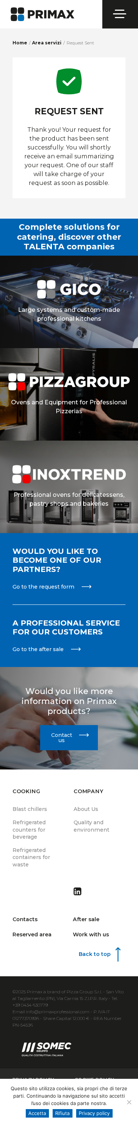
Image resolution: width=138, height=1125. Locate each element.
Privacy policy (94, 1113)
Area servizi (46, 43)
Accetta (37, 1113)
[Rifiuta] (128, 1102)
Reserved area (32, 934)
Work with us (91, 934)
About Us (86, 809)
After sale (86, 919)
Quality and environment (91, 826)
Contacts (25, 919)
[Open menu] (120, 14)
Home (20, 43)
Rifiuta (62, 1113)
